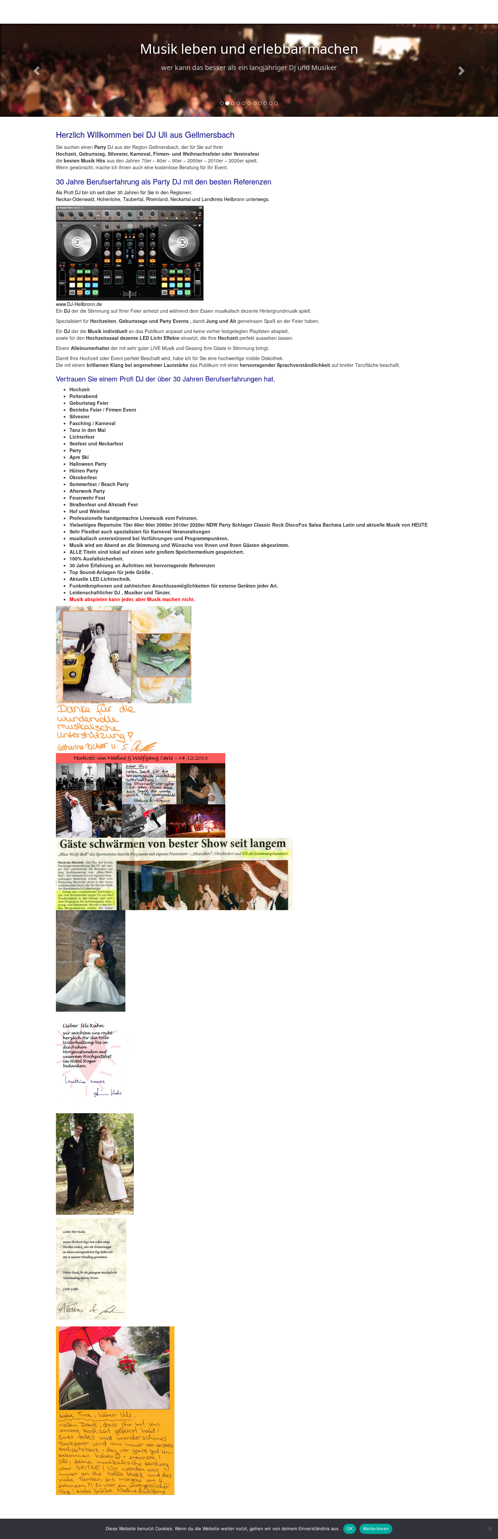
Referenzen (299, 11)
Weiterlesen (376, 1528)
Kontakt (237, 11)
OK (350, 1528)
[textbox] (249, 494)
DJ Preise (266, 11)
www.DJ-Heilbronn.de (79, 304)
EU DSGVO (334, 11)
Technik (211, 11)
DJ (138, 11)
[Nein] (489, 1528)
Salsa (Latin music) (171, 11)
